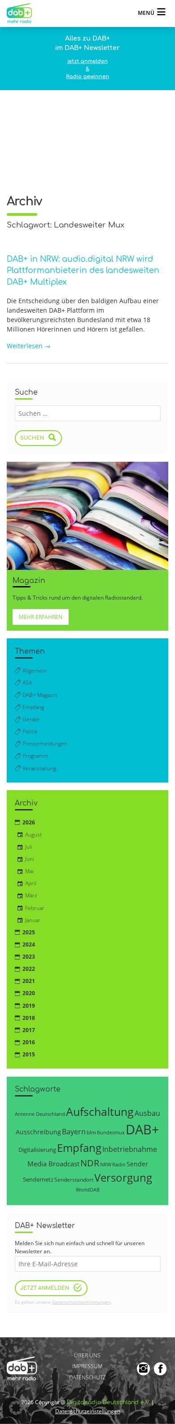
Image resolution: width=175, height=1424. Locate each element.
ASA (27, 683)
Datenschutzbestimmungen (81, 1302)
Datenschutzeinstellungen (87, 1411)
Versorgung (123, 1177)
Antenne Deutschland (40, 1113)
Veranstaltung (39, 768)
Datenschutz (87, 1377)
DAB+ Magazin (39, 695)
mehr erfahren (40, 617)
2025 (28, 932)
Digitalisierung (37, 1150)
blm (91, 1132)
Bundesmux (111, 1132)
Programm (35, 756)
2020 (28, 993)
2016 (28, 1042)
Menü (146, 13)
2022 (28, 969)
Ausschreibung (38, 1132)
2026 (28, 822)
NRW (105, 1164)
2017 (28, 1030)
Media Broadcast (53, 1163)
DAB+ (142, 1129)
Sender (137, 1164)
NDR (89, 1163)
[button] (16, 1408)
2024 (28, 944)
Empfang (33, 707)
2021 (28, 981)
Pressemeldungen (44, 743)
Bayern (74, 1131)
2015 (28, 1054)
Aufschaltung (100, 1111)
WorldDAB (88, 1189)
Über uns (87, 1355)
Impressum (87, 1366)
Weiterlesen (29, 345)
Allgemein (34, 670)
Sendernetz (38, 1179)
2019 (28, 1006)
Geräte (30, 719)
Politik (29, 731)
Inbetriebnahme (129, 1149)
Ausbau (147, 1113)
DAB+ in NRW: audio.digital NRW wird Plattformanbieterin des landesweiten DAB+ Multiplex (83, 271)
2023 (28, 956)
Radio (119, 1164)
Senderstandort (73, 1179)
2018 (28, 1018)
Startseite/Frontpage (23, 13)
